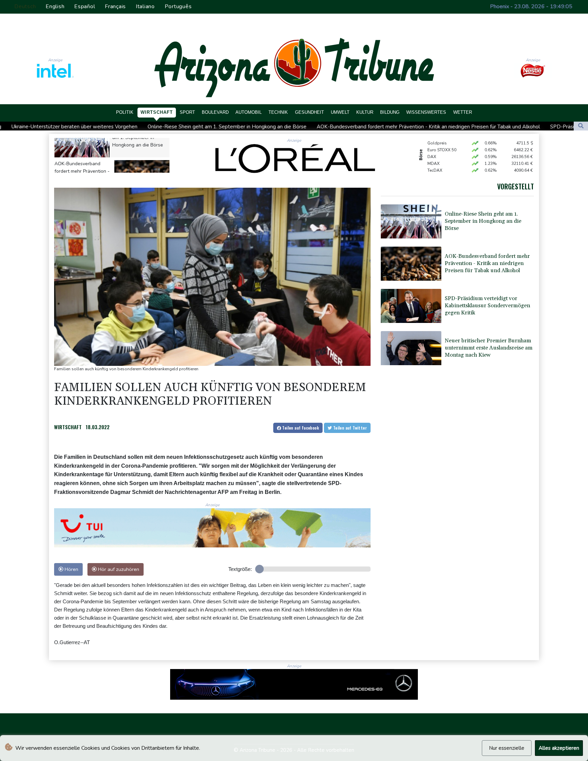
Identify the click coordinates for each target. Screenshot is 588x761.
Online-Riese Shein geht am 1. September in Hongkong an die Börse (134, 126)
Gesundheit (309, 112)
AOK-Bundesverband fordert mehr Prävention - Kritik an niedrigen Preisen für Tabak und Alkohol (335, 126)
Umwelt (340, 112)
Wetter (462, 112)
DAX (431, 145)
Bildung (389, 112)
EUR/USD (436, 172)
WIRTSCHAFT (68, 427)
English (55, 6)
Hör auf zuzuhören (118, 569)
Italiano (145, 6)
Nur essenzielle (506, 748)
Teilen (300, 428)
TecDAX (434, 158)
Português (178, 6)
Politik (124, 112)
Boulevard (215, 112)
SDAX (433, 165)
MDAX (433, 152)
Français (115, 6)
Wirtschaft (157, 112)
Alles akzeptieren (559, 748)
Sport (187, 112)
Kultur (364, 112)
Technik (278, 112)
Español (84, 6)
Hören (70, 569)
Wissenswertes (426, 112)
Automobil (248, 112)
